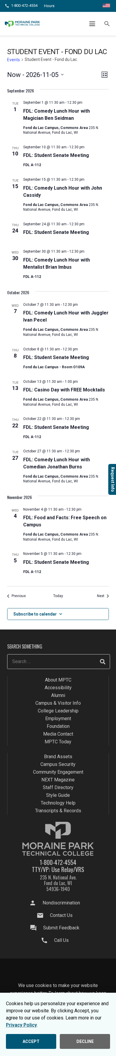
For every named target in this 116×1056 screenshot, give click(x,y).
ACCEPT (31, 1041)
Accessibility (58, 687)
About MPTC (58, 680)
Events (13, 59)
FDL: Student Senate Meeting (56, 155)
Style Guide (58, 795)
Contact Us (61, 915)
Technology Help (58, 803)
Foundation (58, 726)
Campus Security (58, 764)
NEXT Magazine (58, 780)
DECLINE (85, 1041)
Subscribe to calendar (35, 614)
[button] (92, 24)
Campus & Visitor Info (58, 703)
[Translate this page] (106, 6)
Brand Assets (58, 756)
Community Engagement (58, 772)
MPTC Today (58, 742)
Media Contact (58, 734)
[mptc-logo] (22, 24)
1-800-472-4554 (58, 862)
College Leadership (58, 711)
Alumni (58, 695)
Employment (58, 718)
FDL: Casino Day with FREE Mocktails (64, 390)
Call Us (61, 940)
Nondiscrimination (61, 903)
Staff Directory (58, 787)
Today (58, 596)
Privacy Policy (21, 1025)
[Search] (102, 661)
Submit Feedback (61, 928)
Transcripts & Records (58, 810)
